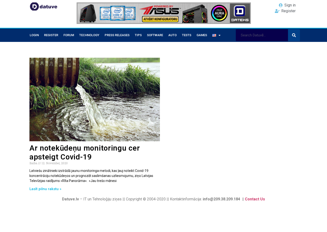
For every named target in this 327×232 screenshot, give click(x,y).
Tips (138, 35)
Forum (68, 35)
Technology (89, 35)
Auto (172, 35)
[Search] (294, 35)
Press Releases (117, 35)
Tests (186, 35)
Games (202, 35)
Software (155, 35)
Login (34, 35)
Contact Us (255, 199)
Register (51, 35)
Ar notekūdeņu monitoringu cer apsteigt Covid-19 (84, 152)
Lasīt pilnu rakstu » (45, 189)
